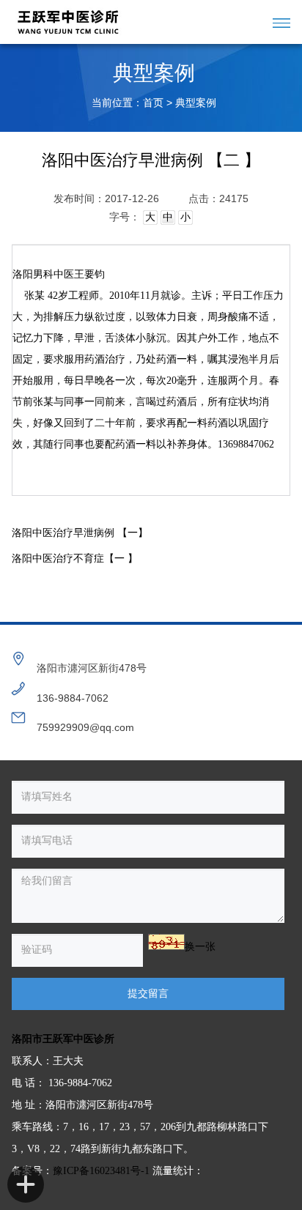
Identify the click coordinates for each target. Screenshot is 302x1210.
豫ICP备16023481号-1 (101, 1170)
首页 (153, 102)
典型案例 (195, 102)
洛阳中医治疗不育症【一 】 (75, 558)
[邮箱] (18, 716)
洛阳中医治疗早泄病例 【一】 (80, 532)
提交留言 (148, 993)
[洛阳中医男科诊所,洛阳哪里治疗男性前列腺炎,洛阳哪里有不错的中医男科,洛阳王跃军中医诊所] (130, 22)
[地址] (18, 657)
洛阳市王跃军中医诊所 (63, 1038)
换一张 (200, 946)
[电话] (18, 687)
